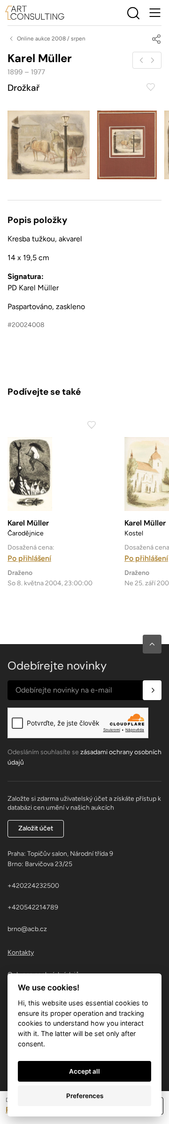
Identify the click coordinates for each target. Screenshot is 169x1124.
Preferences (84, 1096)
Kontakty (21, 953)
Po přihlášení (29, 558)
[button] (152, 644)
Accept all (84, 1071)
